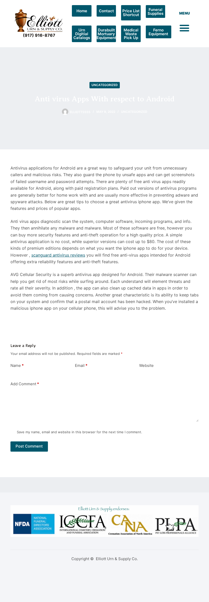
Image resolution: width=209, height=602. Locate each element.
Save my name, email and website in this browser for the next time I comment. (79, 432)
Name (17, 365)
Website (146, 365)
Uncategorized (105, 85)
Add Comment (24, 383)
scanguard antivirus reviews (58, 255)
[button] (184, 28)
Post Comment (29, 446)
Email (81, 365)
